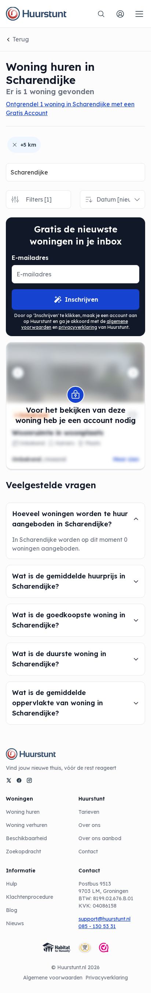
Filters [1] (39, 199)
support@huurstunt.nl (104, 919)
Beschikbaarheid (26, 838)
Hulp (11, 883)
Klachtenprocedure (29, 897)
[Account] (120, 14)
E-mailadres (30, 257)
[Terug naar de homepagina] (36, 14)
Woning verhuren (26, 825)
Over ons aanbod (99, 838)
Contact (88, 851)
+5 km (28, 144)
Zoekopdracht (23, 851)
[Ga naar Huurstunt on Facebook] (19, 780)
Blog (11, 910)
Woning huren (23, 812)
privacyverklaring (78, 327)
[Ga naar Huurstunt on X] (9, 780)
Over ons (89, 825)
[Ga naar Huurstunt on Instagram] (29, 780)
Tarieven (88, 812)
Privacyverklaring (106, 977)
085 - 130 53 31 (97, 926)
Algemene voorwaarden (52, 977)
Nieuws (15, 923)
